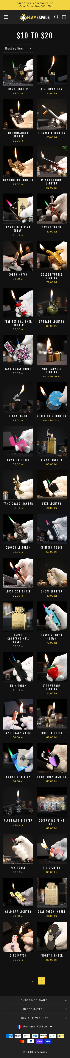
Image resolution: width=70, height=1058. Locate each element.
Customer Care (34, 1000)
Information (34, 1009)
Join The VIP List (34, 1018)
